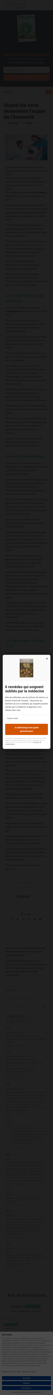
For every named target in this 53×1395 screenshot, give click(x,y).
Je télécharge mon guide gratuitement (26, 729)
